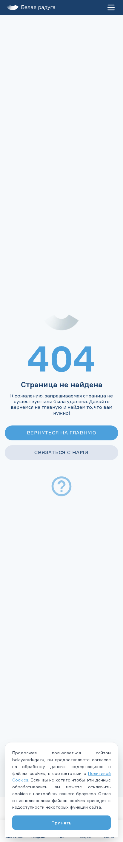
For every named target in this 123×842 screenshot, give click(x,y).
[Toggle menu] (111, 7)
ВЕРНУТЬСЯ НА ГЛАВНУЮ (61, 433)
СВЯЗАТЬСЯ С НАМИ (61, 452)
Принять (61, 823)
